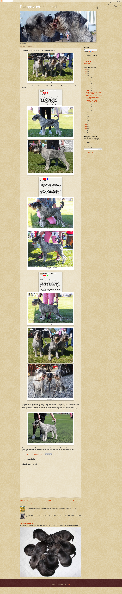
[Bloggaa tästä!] (47, 454)
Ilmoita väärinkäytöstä (89, 152)
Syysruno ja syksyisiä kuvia (31, 506)
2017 (86, 122)
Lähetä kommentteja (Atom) (28, 503)
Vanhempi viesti (76, 500)
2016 (86, 124)
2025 (86, 71)
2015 (86, 126)
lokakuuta (88, 81)
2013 (86, 130)
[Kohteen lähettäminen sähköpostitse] (46, 454)
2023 (86, 75)
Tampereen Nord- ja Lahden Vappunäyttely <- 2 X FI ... (92, 101)
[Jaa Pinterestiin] (51, 454)
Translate (93, 51)
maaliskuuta (88, 106)
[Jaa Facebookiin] (50, 454)
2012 (86, 132)
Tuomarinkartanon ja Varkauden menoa (94, 95)
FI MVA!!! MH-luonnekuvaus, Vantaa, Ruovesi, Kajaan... (93, 93)
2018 (86, 120)
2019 (86, 118)
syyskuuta (88, 83)
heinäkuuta (88, 86)
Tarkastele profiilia (87, 63)
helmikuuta (88, 108)
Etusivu (50, 500)
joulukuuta (88, 77)
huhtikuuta (88, 104)
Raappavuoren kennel (38, 6)
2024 (86, 73)
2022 (86, 112)
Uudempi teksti (24, 500)
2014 (86, 128)
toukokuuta (88, 90)
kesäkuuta (88, 88)
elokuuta (88, 84)
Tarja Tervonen (88, 61)
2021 (86, 114)
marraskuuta (88, 79)
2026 (86, 69)
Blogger (68, 584)
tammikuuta (88, 110)
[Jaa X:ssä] (48, 454)
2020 (86, 116)
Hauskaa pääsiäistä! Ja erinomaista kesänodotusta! (36, 514)
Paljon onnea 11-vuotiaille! (26, 523)
